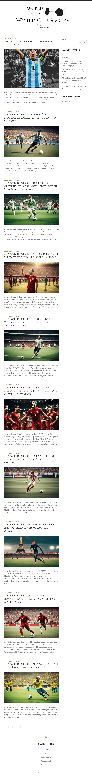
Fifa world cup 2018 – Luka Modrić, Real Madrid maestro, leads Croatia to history (31, 459)
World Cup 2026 (46, 28)
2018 (46, 749)
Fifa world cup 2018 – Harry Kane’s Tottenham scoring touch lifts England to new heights (27, 322)
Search (64, 39)
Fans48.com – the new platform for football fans (28, 43)
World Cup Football (46, 20)
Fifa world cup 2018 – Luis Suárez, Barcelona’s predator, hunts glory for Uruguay (30, 118)
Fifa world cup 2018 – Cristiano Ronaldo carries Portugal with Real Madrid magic (29, 599)
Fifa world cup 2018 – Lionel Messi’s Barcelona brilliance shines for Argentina (74, 80)
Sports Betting (46, 757)
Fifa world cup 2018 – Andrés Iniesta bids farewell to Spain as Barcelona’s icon (31, 255)
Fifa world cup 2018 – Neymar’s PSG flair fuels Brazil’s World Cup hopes (31, 665)
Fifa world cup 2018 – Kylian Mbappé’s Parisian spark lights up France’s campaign (29, 528)
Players (46, 753)
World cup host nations (46, 765)
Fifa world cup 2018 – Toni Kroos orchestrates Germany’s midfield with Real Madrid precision (30, 186)
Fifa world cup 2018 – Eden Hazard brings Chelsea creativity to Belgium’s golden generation (30, 391)
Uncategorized (46, 761)
